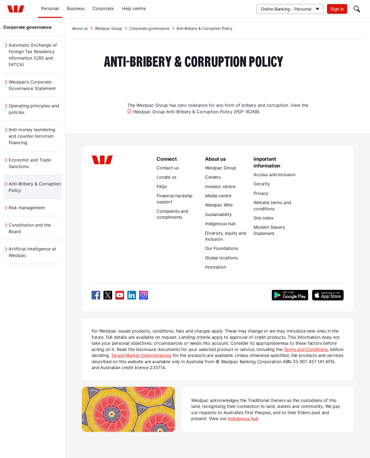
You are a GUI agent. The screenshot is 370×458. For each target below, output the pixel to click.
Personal (50, 8)
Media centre (218, 195)
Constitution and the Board (30, 228)
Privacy (261, 193)
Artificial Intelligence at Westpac (32, 252)
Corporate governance (27, 27)
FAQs (162, 186)
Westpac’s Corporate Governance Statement (32, 85)
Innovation (215, 267)
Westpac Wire (219, 205)
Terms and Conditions (306, 349)
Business (76, 8)
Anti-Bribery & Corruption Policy (35, 187)
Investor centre (220, 186)
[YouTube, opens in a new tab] (119, 295)
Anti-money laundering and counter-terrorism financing (32, 136)
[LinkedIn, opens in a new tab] (131, 295)
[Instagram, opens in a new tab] (143, 295)
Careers (213, 177)
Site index (263, 218)
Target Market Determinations (141, 355)
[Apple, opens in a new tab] (327, 295)
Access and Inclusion (275, 174)
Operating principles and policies (34, 109)
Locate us (166, 177)
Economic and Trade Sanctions (30, 163)
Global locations (221, 257)
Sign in (337, 9)
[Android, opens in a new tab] (290, 295)
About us (80, 28)
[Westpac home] (16, 8)
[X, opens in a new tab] (107, 295)
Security (262, 183)
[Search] (356, 8)
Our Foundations (221, 248)
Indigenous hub (220, 223)
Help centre (134, 8)
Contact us (167, 167)
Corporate (103, 8)
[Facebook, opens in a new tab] (96, 295)
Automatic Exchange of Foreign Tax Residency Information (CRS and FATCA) (33, 54)
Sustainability (218, 214)
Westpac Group (108, 28)
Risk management (27, 207)
